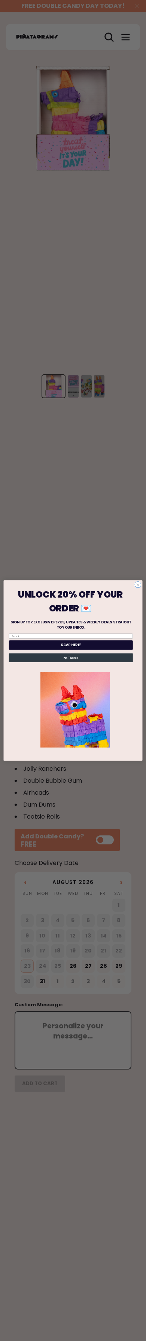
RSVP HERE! (71, 644)
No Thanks (71, 657)
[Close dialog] (138, 584)
